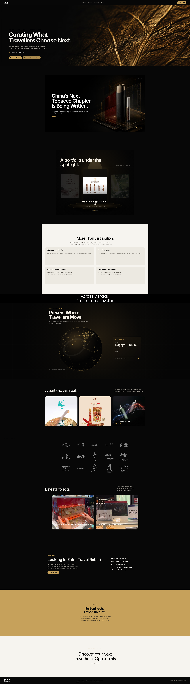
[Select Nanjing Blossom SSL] (120, 186)
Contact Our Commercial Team (31, 57)
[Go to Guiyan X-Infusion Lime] (94, 210)
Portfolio (84, 2)
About (102, 2)
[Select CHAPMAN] (95, 186)
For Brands (96, 2)
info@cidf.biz (95, 664)
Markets (90, 2)
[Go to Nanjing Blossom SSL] (92, 210)
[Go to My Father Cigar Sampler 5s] (93, 210)
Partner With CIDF (53, 572)
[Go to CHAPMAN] (97, 210)
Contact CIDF (181, 2)
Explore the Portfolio (15, 57)
